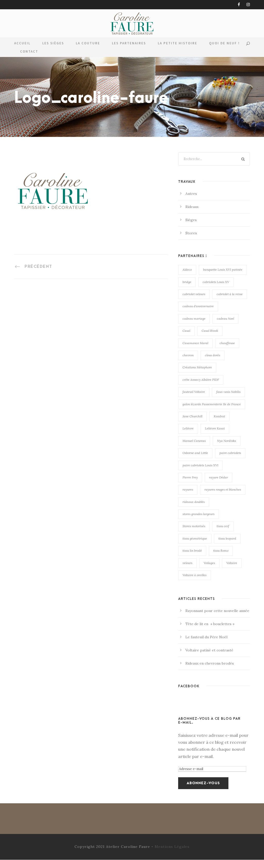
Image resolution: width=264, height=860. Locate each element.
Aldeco (187, 269)
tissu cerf (223, 526)
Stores (191, 233)
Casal (186, 331)
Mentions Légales (172, 846)
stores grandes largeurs (198, 514)
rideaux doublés (194, 502)
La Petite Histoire (177, 43)
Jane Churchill (192, 416)
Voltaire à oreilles (195, 575)
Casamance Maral (195, 343)
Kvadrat (219, 416)
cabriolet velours (194, 294)
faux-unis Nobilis (228, 392)
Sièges (191, 220)
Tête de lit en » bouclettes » (209, 624)
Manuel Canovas (194, 441)
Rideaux (192, 206)
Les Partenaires (129, 43)
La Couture (88, 43)
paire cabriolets (230, 453)
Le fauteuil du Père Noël (206, 637)
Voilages (209, 563)
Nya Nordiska (226, 441)
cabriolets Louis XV (216, 282)
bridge (187, 282)
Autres (191, 193)
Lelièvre (188, 428)
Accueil (22, 43)
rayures (188, 489)
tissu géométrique (195, 538)
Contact (29, 51)
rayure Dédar (218, 477)
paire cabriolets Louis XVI (200, 465)
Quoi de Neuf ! (224, 43)
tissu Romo (220, 550)
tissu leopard (227, 538)
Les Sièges (53, 43)
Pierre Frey (190, 477)
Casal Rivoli (210, 331)
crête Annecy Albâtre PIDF (201, 380)
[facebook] (239, 4)
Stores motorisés (194, 526)
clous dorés (212, 355)
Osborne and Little (195, 453)
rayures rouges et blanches (222, 489)
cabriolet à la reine (230, 294)
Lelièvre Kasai (215, 428)
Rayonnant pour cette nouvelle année (217, 610)
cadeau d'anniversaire (198, 306)
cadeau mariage (194, 318)
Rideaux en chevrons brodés (209, 663)
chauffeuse (227, 343)
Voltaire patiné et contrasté (209, 650)
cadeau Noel (225, 318)
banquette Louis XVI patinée (222, 269)
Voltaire (231, 563)
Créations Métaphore (197, 367)
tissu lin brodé (192, 550)
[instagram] (248, 4)
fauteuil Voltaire (194, 392)
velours (187, 563)
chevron (188, 355)
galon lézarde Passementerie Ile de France (212, 404)
